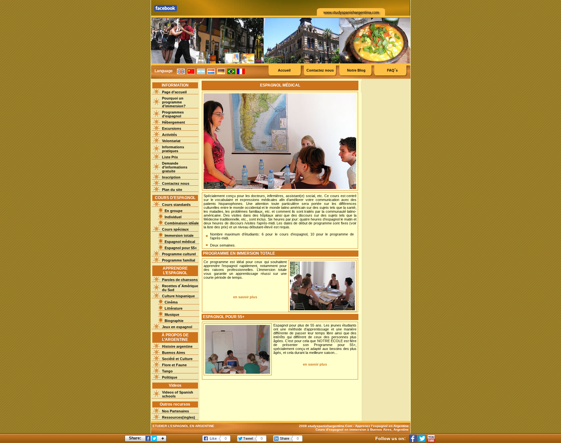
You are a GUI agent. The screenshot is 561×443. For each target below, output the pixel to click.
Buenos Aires (173, 353)
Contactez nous (320, 70)
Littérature (173, 308)
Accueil (284, 70)
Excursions (171, 128)
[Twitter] (422, 438)
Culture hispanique (178, 296)
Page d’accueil (174, 92)
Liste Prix (170, 157)
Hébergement (173, 122)
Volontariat (171, 141)
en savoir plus (245, 297)
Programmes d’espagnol (173, 114)
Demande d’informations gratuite (174, 167)
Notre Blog (356, 70)
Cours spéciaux (175, 229)
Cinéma (171, 302)
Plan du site (172, 190)
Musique (172, 314)
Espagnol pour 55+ (181, 248)
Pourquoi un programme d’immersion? (174, 102)
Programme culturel (179, 254)
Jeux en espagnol (177, 327)
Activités (169, 135)
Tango (167, 371)
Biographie (174, 321)
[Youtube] (431, 438)
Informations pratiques (173, 149)
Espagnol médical (180, 242)
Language (164, 71)
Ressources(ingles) (178, 417)
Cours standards (176, 205)
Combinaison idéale (182, 223)
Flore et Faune (174, 365)
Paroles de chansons (180, 280)
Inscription (171, 177)
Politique (169, 377)
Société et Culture (177, 359)
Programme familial (178, 260)
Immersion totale (179, 235)
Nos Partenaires (175, 411)
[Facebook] (413, 438)
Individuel (173, 217)
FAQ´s (392, 70)
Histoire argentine (177, 346)
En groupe (173, 211)
